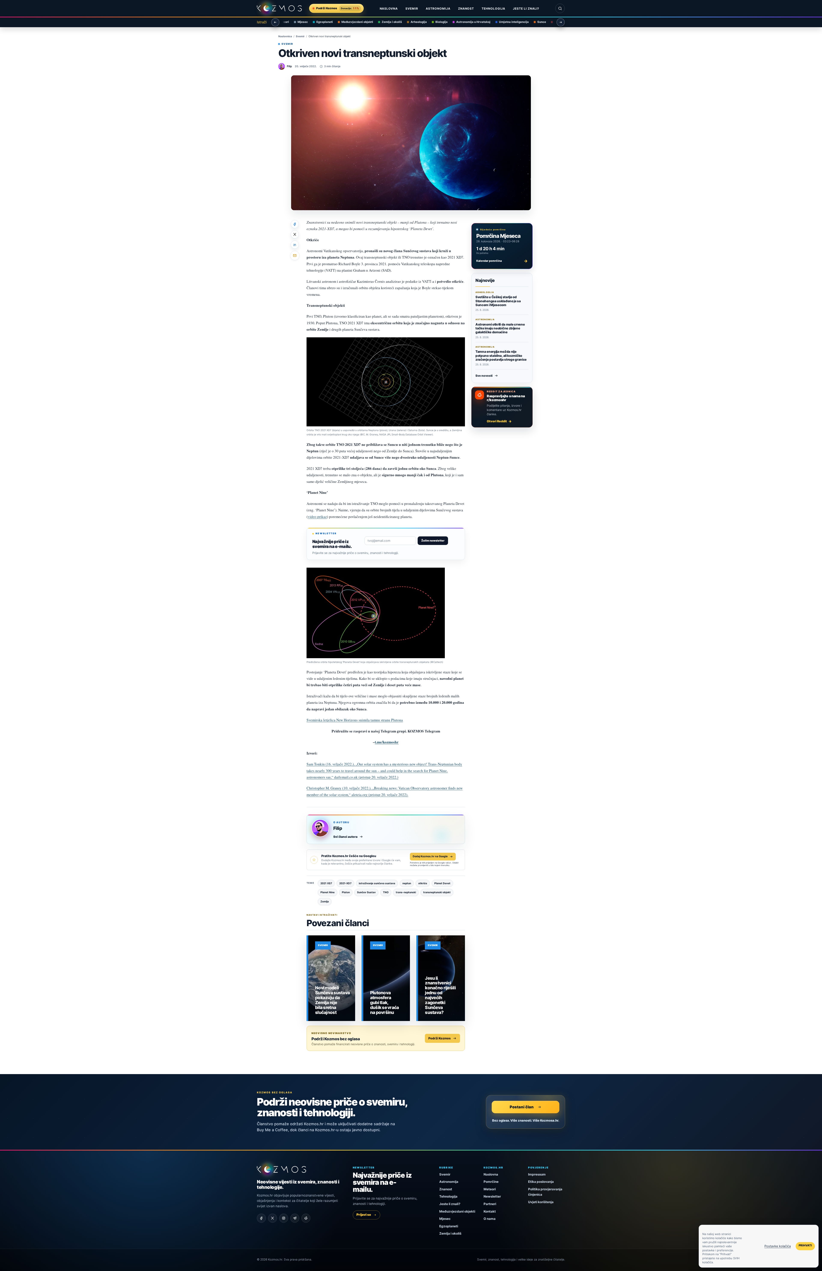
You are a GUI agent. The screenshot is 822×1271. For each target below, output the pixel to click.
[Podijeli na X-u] (295, 234)
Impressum (537, 1174)
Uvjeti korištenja (541, 1202)
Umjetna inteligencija (510, 22)
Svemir (411, 8)
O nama (490, 1219)
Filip (337, 828)
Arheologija (415, 22)
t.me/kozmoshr (387, 742)
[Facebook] (261, 1218)
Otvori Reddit (497, 421)
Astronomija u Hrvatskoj (470, 22)
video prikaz (317, 516)
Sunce (538, 22)
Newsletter (492, 1196)
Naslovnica (285, 36)
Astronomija (438, 8)
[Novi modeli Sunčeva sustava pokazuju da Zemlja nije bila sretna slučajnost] (331, 978)
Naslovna (389, 8)
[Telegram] (294, 1218)
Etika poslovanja (541, 1182)
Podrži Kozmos (439, 1038)
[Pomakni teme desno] (561, 22)
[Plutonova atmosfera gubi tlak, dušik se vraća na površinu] (386, 978)
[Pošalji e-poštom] (294, 255)
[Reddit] (305, 1218)
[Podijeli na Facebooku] (295, 224)
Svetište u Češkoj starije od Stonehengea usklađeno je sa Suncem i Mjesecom (498, 301)
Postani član (522, 1106)
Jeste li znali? (526, 8)
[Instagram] (283, 1218)
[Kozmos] (279, 8)
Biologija (438, 22)
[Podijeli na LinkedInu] (295, 245)
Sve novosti (484, 375)
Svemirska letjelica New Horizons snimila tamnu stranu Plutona (355, 719)
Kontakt (490, 1211)
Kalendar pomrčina (502, 260)
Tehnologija (493, 8)
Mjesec (299, 22)
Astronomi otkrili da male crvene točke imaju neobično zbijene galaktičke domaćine (500, 328)
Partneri (490, 1204)
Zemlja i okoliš (388, 22)
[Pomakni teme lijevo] (275, 22)
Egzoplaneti (321, 22)
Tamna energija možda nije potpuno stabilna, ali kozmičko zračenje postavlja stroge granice (501, 356)
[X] (272, 1218)
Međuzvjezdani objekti (353, 22)
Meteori (490, 1189)
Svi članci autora (345, 836)
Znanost (466, 8)
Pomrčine (491, 1182)
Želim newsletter (432, 540)
